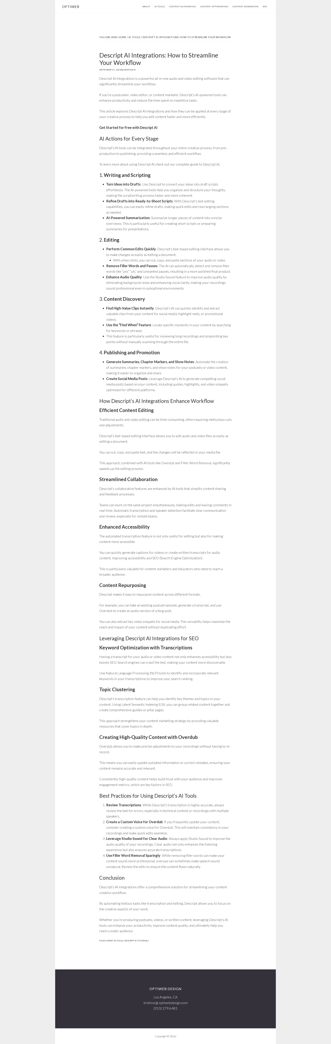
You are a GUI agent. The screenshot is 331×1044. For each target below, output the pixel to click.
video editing (139, 419)
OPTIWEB (70, 6)
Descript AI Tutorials (136, 940)
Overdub (105, 746)
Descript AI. (211, 164)
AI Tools (118, 940)
